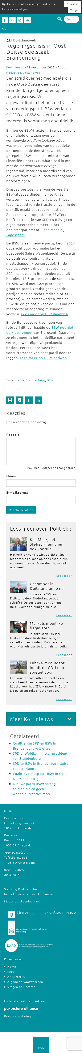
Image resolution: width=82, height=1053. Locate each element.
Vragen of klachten (21, 987)
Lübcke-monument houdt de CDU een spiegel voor (47, 667)
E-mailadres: (17, 492)
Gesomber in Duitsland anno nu (47, 586)
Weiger (74, 10)
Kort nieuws (15, 67)
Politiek (59, 528)
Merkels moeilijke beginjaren (46, 625)
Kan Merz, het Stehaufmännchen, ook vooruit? (47, 544)
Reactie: (13, 434)
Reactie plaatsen (21, 509)
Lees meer (64, 575)
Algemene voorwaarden (25, 982)
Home (11, 966)
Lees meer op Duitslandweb (44, 313)
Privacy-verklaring (17, 1016)
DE (11, 811)
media (19, 380)
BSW (50, 380)
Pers (10, 971)
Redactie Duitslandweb (23, 72)
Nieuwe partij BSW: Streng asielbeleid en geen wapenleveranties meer (34, 788)
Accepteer (72, 4)
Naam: (11, 476)
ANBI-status (16, 976)
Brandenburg (35, 380)
